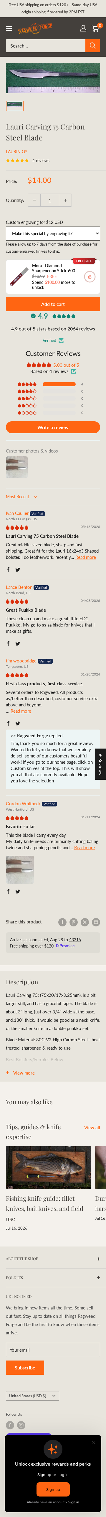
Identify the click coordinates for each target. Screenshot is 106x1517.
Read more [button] (85, 557)
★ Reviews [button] (100, 764)
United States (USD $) (27, 1395)
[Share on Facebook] (62, 921)
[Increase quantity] (65, 200)
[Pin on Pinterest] (73, 921)
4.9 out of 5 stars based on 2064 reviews (53, 328)
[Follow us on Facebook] (10, 1425)
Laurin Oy (16, 151)
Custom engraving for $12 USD (34, 222)
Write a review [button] (53, 427)
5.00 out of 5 (66, 365)
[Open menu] (9, 28)
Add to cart (53, 304)
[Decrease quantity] (34, 200)
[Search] (92, 45)
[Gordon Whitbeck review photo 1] (20, 869)
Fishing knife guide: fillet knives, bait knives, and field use (44, 1208)
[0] (95, 28)
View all (92, 1127)
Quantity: (15, 200)
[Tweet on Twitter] (85, 921)
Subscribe (25, 1367)
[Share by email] (96, 921)
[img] (17, 527)
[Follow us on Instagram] (21, 1425)
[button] (27, 384)
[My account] (83, 28)
